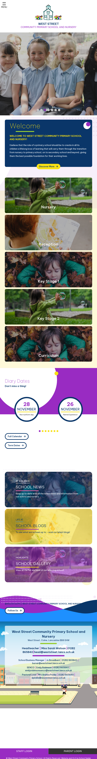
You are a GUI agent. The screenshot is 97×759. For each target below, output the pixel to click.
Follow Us (13, 610)
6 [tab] (54, 431)
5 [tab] (51, 431)
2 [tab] (43, 431)
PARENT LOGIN (73, 751)
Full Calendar (15, 436)
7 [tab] (57, 431)
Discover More (47, 166)
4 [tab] (48, 431)
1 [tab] (40, 431)
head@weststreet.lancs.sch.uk (54, 652)
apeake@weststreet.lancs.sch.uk (48, 677)
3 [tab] (45, 431)
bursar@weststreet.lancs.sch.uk (48, 663)
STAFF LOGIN (24, 751)
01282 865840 (69, 660)
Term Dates (14, 445)
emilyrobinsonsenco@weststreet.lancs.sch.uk (48, 670)
